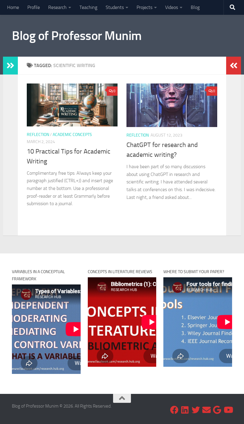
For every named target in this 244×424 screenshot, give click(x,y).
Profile (33, 7)
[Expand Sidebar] (10, 66)
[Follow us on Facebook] (174, 410)
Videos (171, 7)
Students (115, 7)
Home (13, 7)
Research (57, 7)
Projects (144, 7)
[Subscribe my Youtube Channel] (228, 410)
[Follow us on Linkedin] (185, 410)
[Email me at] (206, 410)
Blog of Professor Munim (77, 35)
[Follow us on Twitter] (196, 410)
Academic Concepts (72, 134)
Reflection (38, 134)
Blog (195, 7)
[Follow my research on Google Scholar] (217, 410)
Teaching (88, 7)
